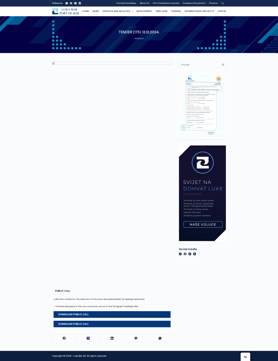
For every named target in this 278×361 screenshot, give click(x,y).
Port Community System (166, 3)
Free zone (162, 11)
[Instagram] (67, 3)
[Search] (223, 3)
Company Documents (194, 3)
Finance (213, 3)
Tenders (176, 11)
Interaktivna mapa (126, 3)
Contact (223, 11)
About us (145, 3)
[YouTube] (190, 254)
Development (144, 11)
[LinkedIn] (80, 3)
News (96, 11)
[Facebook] (71, 3)
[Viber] (136, 338)
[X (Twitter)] (75, 3)
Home (86, 11)
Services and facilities (116, 11)
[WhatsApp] (160, 338)
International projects (199, 11)
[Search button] (223, 64)
